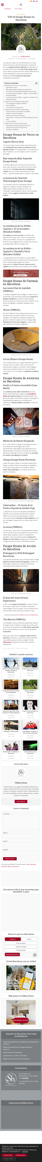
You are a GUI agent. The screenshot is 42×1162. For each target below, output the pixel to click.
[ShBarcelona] (21, 4)
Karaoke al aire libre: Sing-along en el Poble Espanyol (11, 712)
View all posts (21, 801)
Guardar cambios (9, 1159)
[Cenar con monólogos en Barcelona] (30, 705)
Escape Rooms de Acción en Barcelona (15, 123)
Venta (29, 939)
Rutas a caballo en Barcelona (30, 691)
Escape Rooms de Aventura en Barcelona (16, 109)
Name (5, 833)
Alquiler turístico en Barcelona (12, 1052)
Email (5, 841)
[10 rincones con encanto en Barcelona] (30, 662)
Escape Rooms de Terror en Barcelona (15, 85)
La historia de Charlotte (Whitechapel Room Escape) (21, 91)
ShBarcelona (25, 56)
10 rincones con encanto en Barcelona (30, 669)
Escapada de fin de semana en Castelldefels (11, 691)
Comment (6, 814)
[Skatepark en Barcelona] (11, 725)
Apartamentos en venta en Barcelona (15, 1056)
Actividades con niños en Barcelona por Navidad (30, 732)
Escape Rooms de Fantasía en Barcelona (16, 101)
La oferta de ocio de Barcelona (28, 615)
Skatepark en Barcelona (11, 731)
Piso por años (21, 943)
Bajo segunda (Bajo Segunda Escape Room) (18, 89)
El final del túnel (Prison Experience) (16, 127)
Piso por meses (21, 947)
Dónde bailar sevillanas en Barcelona (11, 752)
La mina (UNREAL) (11, 121)
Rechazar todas (20, 1155)
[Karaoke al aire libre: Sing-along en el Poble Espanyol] (11, 705)
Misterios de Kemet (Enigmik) (14, 113)
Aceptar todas (8, 1155)
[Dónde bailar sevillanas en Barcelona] (11, 745)
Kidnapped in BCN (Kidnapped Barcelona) (18, 125)
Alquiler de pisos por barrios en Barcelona (16, 1059)
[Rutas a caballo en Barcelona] (30, 684)
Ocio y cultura (21, 14)
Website (5, 850)
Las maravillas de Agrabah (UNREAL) (16, 103)
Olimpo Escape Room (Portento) (15, 115)
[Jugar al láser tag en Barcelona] (30, 745)
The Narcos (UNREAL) (12, 129)
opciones (25, 1151)
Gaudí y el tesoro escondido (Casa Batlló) (18, 111)
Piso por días (21, 950)
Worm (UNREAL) (10, 105)
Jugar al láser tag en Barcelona (30, 752)
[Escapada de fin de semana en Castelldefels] (11, 684)
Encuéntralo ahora (12, 954)
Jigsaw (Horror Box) (11, 87)
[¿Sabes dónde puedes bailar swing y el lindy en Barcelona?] (11, 662)
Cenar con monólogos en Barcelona (30, 712)
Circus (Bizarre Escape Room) (14, 107)
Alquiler (13, 939)
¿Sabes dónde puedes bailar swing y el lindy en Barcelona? (11, 670)
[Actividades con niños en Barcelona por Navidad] (30, 725)
